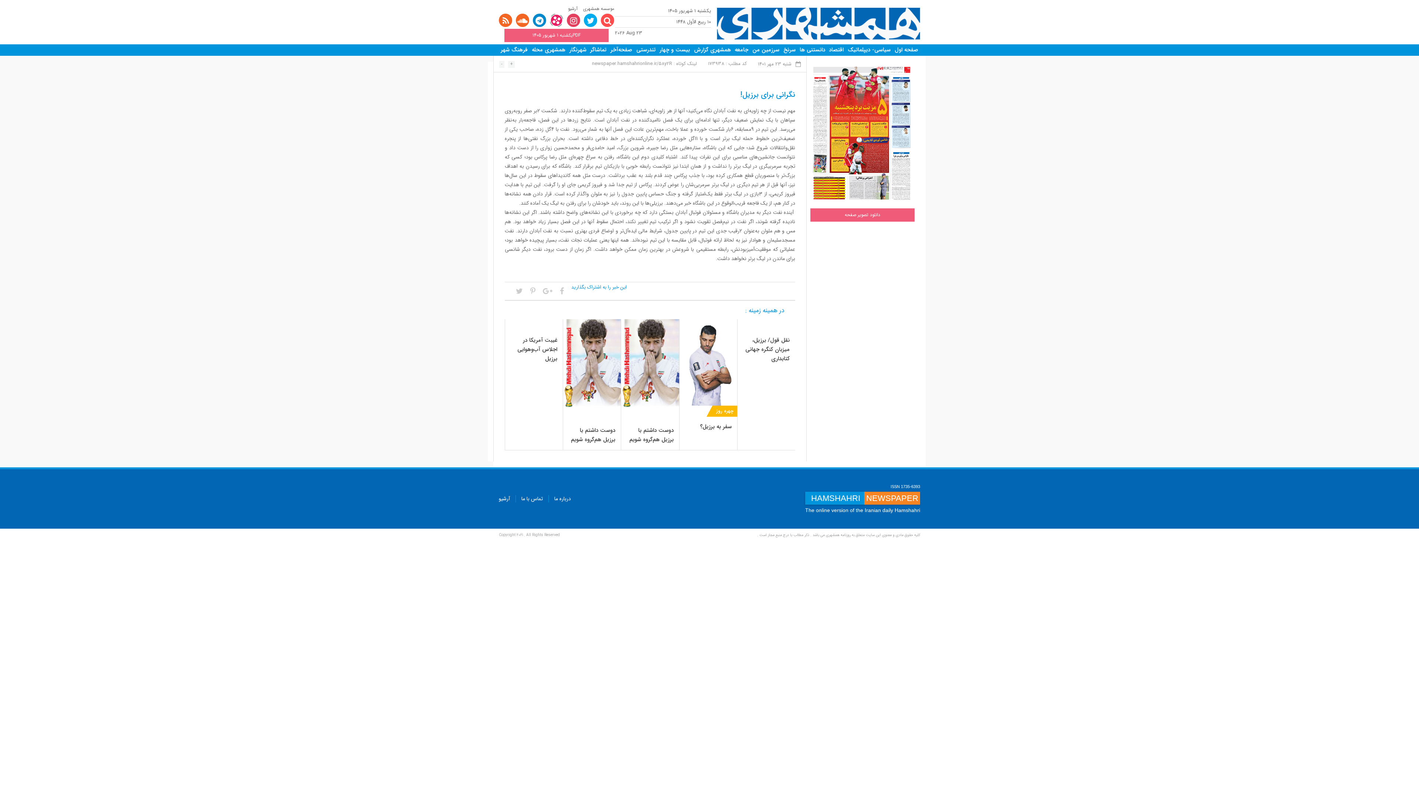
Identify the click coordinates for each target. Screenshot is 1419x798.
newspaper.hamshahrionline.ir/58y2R (632, 64)
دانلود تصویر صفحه (862, 214)
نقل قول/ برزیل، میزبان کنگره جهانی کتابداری (767, 349)
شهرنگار (577, 49)
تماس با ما (532, 499)
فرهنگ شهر (514, 49)
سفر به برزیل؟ (716, 426)
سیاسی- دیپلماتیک (869, 49)
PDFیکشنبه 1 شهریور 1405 (556, 35)
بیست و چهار (675, 49)
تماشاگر (598, 49)
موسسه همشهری (598, 8)
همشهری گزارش (712, 49)
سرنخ (789, 49)
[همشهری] (818, 24)
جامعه (741, 49)
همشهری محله (548, 49)
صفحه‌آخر (621, 49)
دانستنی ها (812, 49)
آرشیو (573, 8)
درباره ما (562, 499)
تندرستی (646, 49)
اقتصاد (836, 49)
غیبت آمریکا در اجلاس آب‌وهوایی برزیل (537, 349)
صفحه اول (906, 49)
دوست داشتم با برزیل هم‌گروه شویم (651, 435)
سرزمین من (765, 49)
